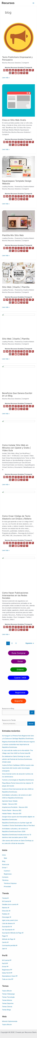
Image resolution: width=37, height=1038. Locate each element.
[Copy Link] (13, 73)
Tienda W (5, 898)
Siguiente (29, 643)
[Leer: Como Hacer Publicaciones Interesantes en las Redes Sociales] (18, 573)
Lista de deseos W (8, 923)
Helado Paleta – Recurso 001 (11, 813)
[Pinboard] (32, 70)
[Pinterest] (15, 70)
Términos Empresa (10, 883)
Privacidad (7, 886)
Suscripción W (7, 926)
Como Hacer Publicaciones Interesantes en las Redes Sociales (15, 595)
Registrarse (8, 874)
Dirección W (6, 911)
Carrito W (5, 942)
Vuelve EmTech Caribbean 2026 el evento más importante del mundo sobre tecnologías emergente (18, 768)
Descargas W (6, 917)
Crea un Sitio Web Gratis (14, 120)
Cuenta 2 (7, 871)
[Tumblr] (18, 70)
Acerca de (5, 864)
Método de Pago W (8, 939)
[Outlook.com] (18, 73)
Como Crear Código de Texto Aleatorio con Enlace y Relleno (16, 517)
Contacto (5, 877)
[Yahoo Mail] (21, 70)
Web (5, 858)
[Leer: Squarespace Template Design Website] (18, 167)
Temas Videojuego (8, 994)
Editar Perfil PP (7, 973)
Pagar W (5, 936)
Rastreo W (5, 907)
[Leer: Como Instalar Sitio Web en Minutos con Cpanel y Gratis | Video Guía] (18, 431)
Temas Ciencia (7, 1006)
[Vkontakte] (27, 70)
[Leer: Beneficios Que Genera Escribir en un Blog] (18, 377)
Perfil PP (5, 963)
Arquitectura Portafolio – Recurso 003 (15, 807)
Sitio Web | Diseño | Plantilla (15, 287)
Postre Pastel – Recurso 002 (11, 810)
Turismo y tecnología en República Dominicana (18, 780)
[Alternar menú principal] (33, 3)
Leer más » (6, 77)
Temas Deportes (7, 1003)
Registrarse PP (7, 970)
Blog (3, 861)
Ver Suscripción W (8, 930)
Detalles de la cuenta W (10, 904)
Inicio (4, 855)
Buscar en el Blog (8, 708)
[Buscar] (32, 712)
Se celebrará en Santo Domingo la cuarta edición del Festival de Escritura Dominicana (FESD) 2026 (17, 759)
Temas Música (7, 1000)
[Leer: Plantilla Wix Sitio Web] (18, 221)
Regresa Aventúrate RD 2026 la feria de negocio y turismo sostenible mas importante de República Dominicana (18, 744)
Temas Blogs (6, 1010)
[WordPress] (10, 73)
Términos (5, 880)
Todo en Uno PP (7, 979)
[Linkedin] (13, 70)
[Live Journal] (24, 73)
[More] (27, 73)
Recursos (8, 3)
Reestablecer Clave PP (9, 976)
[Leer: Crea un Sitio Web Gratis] (18, 100)
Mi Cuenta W (6, 901)
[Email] (24, 70)
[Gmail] (15, 73)
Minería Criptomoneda (9, 1021)
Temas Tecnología (8, 997)
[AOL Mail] (30, 70)
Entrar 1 (4, 867)
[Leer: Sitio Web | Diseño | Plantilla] (18, 273)
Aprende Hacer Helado (9, 801)
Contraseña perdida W (9, 945)
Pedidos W (5, 914)
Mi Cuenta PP (6, 960)
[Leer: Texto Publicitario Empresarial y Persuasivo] (18, 37)
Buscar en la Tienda (9, 720)
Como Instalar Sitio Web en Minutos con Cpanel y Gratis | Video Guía (16, 448)
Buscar (31, 723)
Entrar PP (5, 966)
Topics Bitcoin (7, 991)
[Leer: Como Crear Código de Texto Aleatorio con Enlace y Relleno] (18, 502)
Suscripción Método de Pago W (12, 933)
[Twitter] (7, 70)
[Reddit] (10, 70)
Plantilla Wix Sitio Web (13, 235)
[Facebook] (4, 70)
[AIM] (21, 73)
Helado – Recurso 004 (9, 804)
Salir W (4, 948)
